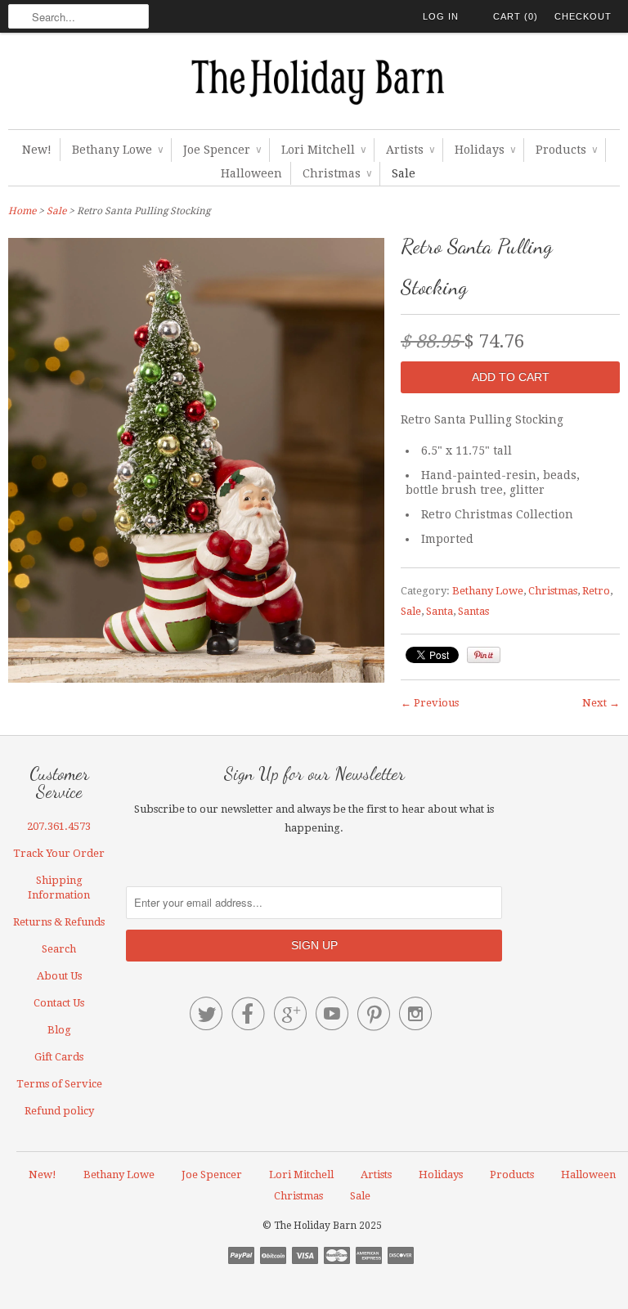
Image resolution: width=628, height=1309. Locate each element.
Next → (601, 703)
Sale (403, 173)
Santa (439, 611)
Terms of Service (59, 1084)
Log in (441, 16)
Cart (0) (515, 16)
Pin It (483, 655)
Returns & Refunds (59, 922)
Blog (59, 1030)
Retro (596, 591)
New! (37, 149)
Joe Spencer (222, 149)
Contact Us (59, 1003)
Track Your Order (59, 853)
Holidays (485, 149)
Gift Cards (58, 1057)
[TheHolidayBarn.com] (314, 85)
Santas (473, 611)
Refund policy (59, 1111)
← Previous (430, 703)
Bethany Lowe (117, 149)
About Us (59, 976)
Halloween (251, 173)
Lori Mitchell (323, 149)
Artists (410, 149)
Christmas (337, 173)
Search (59, 949)
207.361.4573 (59, 826)
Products (566, 149)
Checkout (583, 16)
